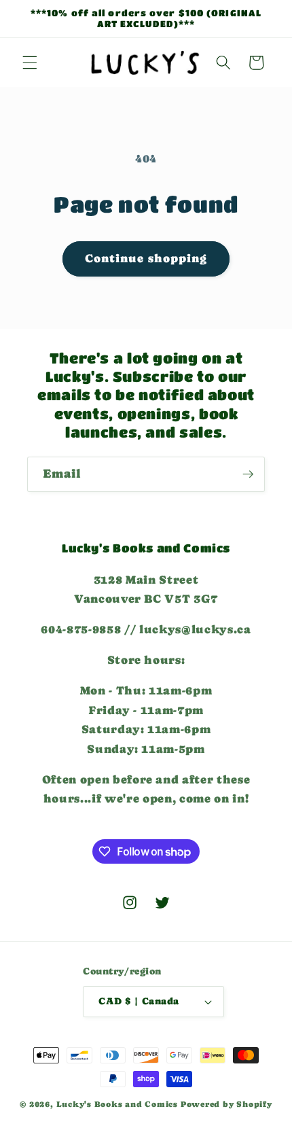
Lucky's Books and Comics (117, 1104)
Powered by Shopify (226, 1104)
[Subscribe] (248, 474)
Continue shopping (146, 258)
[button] (30, 62)
